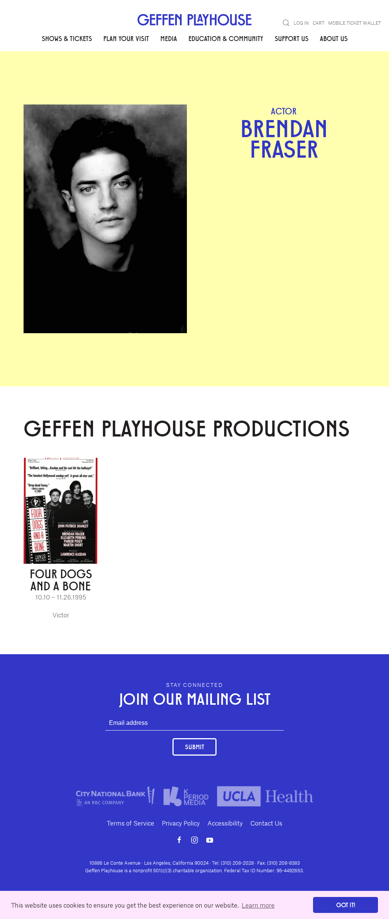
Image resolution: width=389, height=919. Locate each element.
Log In (301, 22)
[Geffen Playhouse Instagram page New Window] (194, 840)
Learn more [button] (258, 905)
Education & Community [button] (225, 38)
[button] (286, 23)
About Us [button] (334, 38)
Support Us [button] (291, 38)
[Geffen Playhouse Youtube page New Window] (209, 840)
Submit (194, 746)
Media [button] (168, 38)
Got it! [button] (345, 904)
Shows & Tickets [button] (67, 38)
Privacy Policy (181, 823)
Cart (318, 22)
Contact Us (266, 823)
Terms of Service (130, 823)
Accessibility (225, 823)
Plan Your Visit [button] (126, 38)
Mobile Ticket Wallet (354, 22)
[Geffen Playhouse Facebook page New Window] (179, 840)
